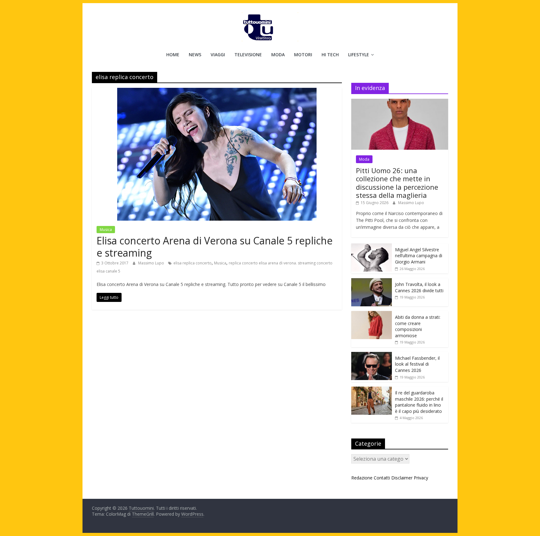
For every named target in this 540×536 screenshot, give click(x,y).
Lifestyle (358, 55)
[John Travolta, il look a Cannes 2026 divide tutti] (371, 281)
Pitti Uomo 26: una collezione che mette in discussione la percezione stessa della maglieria (397, 183)
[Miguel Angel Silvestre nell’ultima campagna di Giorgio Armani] (371, 247)
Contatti (382, 478)
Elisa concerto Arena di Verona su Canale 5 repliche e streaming (214, 246)
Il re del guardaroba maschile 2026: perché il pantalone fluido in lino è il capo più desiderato (419, 402)
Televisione (248, 55)
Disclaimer (401, 478)
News (195, 55)
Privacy (421, 478)
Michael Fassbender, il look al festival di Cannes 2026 (417, 364)
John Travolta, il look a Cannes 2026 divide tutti (419, 287)
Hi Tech (330, 55)
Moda (278, 55)
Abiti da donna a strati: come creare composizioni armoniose (417, 326)
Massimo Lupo (151, 263)
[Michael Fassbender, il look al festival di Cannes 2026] (371, 355)
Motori (303, 55)
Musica (106, 229)
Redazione (361, 478)
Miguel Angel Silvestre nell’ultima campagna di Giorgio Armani (418, 256)
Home (172, 55)
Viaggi (218, 55)
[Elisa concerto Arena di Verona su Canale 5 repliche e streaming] (217, 91)
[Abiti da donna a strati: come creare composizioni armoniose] (371, 314)
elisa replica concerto (192, 263)
